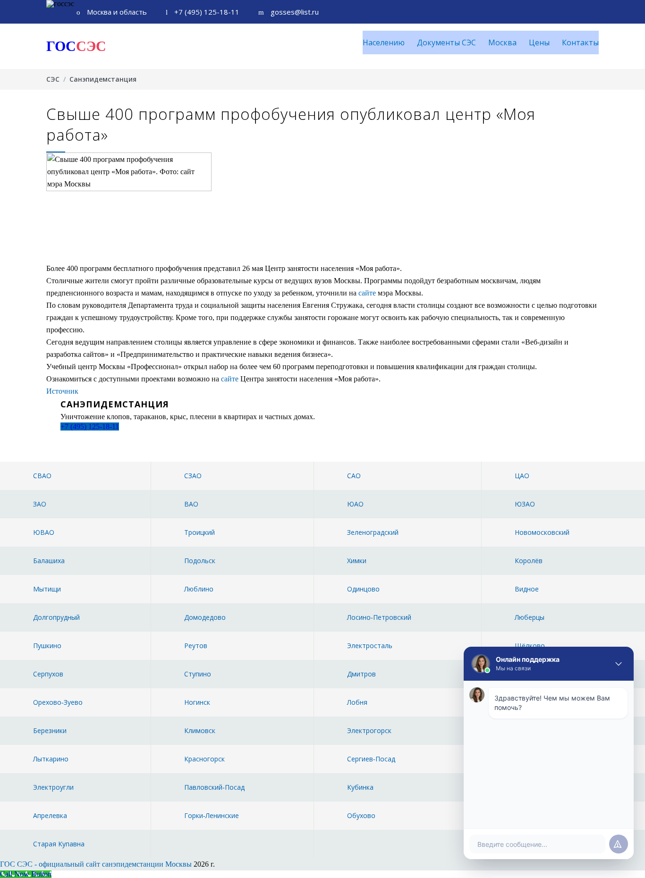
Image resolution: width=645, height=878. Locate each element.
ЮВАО (43, 532)
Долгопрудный (56, 617)
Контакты (580, 42)
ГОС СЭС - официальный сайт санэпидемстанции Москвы (96, 864)
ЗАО (39, 503)
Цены (539, 42)
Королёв (529, 560)
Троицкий (199, 532)
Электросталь (369, 645)
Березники (50, 730)
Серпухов (48, 673)
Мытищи (47, 588)
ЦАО (522, 475)
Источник (62, 391)
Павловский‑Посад (214, 787)
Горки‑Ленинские (211, 815)
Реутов (195, 645)
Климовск (199, 730)
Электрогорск (369, 730)
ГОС (76, 46)
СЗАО (193, 475)
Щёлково (530, 645)
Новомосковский (542, 532)
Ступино (197, 673)
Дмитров (361, 673)
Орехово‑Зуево (58, 702)
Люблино (198, 588)
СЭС (52, 79)
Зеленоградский (373, 532)
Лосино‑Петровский (379, 617)
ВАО (191, 503)
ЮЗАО (525, 503)
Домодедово (205, 617)
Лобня (357, 702)
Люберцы (529, 617)
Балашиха (49, 560)
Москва (502, 42)
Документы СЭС (446, 42)
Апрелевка (50, 815)
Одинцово (363, 588)
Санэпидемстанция (102, 79)
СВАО (42, 475)
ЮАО (355, 503)
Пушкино (47, 645)
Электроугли (53, 787)
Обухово (361, 815)
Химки (356, 560)
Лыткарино (50, 758)
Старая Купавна (59, 843)
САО (354, 475)
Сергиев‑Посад (371, 758)
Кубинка (360, 787)
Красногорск (204, 758)
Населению (384, 42)
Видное (527, 588)
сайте (367, 293)
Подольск (199, 560)
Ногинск (197, 702)
